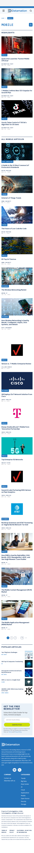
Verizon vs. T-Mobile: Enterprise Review (16, 364)
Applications (25, 793)
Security (23, 801)
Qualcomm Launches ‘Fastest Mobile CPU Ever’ (15, 60)
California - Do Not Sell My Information (24, 831)
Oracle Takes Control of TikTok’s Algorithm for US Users (14, 124)
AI (2, 663)
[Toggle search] (31, 11)
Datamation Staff (7, 64)
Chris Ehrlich (6, 399)
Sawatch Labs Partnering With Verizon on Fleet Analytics (16, 491)
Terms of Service (4, 831)
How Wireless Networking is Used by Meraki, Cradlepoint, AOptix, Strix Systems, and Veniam (15, 322)
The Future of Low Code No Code (13, 229)
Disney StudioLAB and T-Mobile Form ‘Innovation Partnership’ (15, 428)
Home (2, 18)
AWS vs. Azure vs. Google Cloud (10, 680)
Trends (23, 778)
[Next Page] (26, 637)
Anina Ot (4, 293)
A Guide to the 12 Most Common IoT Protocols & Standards (15, 166)
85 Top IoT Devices (8, 259)
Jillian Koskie (6, 367)
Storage (23, 804)
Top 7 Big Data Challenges (9, 652)
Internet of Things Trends (11, 198)
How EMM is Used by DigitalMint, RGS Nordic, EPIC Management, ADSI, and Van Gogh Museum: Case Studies (15, 557)
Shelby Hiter (5, 462)
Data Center (25, 784)
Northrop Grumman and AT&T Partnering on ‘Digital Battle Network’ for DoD (17, 524)
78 (22, 637)
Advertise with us (9, 780)
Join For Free (17, 725)
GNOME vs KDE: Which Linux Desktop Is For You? (12, 689)
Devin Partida (6, 170)
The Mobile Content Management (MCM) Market (16, 591)
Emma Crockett (6, 201)
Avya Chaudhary (6, 327)
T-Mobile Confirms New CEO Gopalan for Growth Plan (16, 92)
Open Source (4, 692)
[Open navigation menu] (3, 10)
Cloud (3, 682)
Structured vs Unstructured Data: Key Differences (11, 671)
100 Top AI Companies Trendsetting (12, 661)
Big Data (4, 654)
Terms (10, 732)
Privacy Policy (18, 732)
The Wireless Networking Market (13, 290)
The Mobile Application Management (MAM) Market (15, 624)
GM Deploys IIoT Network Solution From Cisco (16, 395)
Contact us (7, 778)
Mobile (23, 795)
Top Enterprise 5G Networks (12, 460)
